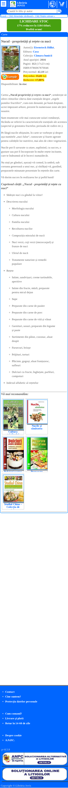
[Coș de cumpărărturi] (62, 4)
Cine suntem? (13, 696)
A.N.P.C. (10, 740)
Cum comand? (13, 713)
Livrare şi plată (14, 718)
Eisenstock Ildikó (44, 47)
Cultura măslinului (13, 433)
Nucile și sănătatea (36, 427)
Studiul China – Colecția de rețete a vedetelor (13, 508)
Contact (10, 691)
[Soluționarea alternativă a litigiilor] (34, 765)
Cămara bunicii (43, 55)
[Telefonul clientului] (52, 4)
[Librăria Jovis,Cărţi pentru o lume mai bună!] (13, 4)
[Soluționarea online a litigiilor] (34, 780)
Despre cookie (13, 735)
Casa (36, 51)
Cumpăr (12, 76)
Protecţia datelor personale (21, 701)
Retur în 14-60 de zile (17, 723)
